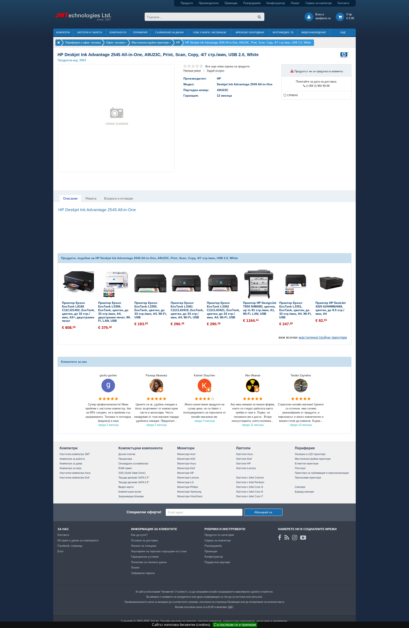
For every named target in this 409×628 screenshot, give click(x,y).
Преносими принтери (308, 477)
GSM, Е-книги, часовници (209, 32)
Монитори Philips (187, 487)
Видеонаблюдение (313, 32)
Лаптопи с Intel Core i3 (249, 487)
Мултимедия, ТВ (283, 32)
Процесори (125, 458)
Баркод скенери (304, 491)
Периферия (140, 32)
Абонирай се (263, 512)
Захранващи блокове (131, 496)
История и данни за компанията (78, 540)
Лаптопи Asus (244, 454)
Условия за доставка (144, 540)
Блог (61, 551)
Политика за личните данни (149, 562)
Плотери (300, 468)
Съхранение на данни (169, 32)
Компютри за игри (70, 468)
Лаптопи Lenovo (246, 468)
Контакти (343, 3)
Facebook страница (70, 545)
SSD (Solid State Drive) (131, 472)
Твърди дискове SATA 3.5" (133, 482)
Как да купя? (139, 535)
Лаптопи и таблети (89, 32)
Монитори (185, 448)
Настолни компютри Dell (74, 477)
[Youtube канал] (303, 538)
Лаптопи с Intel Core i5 (249, 491)
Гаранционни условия (145, 556)
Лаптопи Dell (244, 458)
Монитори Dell (186, 468)
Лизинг (295, 3)
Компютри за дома (71, 463)
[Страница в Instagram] (294, 538)
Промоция (210, 551)
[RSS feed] (286, 538)
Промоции (231, 3)
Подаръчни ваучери (217, 562)
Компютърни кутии (129, 491)
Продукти (187, 3)
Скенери (300, 487)
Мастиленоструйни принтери (313, 458)
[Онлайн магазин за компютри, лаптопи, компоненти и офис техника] (83, 20)
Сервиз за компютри (318, 3)
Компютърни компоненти (140, 448)
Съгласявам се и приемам (235, 625)
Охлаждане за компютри (133, 463)
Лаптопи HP (243, 463)
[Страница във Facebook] (279, 538)
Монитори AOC (186, 458)
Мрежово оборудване (250, 32)
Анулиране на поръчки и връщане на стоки (159, 551)
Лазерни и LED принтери (310, 454)
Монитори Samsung (189, 491)
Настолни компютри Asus (75, 472)
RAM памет (125, 468)
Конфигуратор (275, 3)
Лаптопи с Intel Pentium (250, 482)
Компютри (63, 32)
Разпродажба (252, 3)
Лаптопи (243, 448)
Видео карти (126, 487)
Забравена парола (143, 573)
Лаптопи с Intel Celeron (250, 477)
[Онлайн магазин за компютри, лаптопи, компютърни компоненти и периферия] (58, 42)
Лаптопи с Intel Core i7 (249, 496)
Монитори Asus (186, 463)
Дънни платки (126, 454)
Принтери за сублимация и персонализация (322, 472)
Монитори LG (185, 482)
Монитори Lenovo (188, 477)
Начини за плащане (143, 545)
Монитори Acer (186, 454)
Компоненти (117, 32)
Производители (209, 3)
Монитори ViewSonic (190, 496)
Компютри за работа (72, 458)
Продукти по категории (219, 535)
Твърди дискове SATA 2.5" (133, 477)
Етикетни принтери (306, 463)
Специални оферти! (144, 512)
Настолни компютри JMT (75, 454)
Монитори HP (185, 472)
